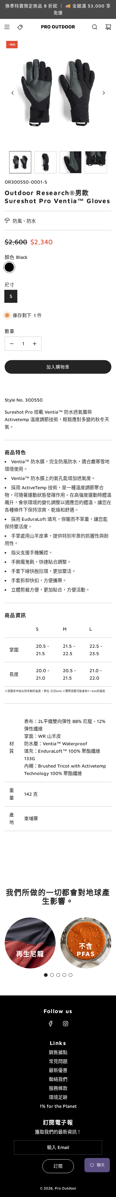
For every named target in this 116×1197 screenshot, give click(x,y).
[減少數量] (12, 343)
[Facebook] (51, 1023)
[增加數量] (34, 343)
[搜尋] (94, 27)
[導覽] (7, 27)
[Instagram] (65, 1023)
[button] (13, 93)
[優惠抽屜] (20, 27)
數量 (10, 331)
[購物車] (108, 27)
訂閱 (58, 1166)
